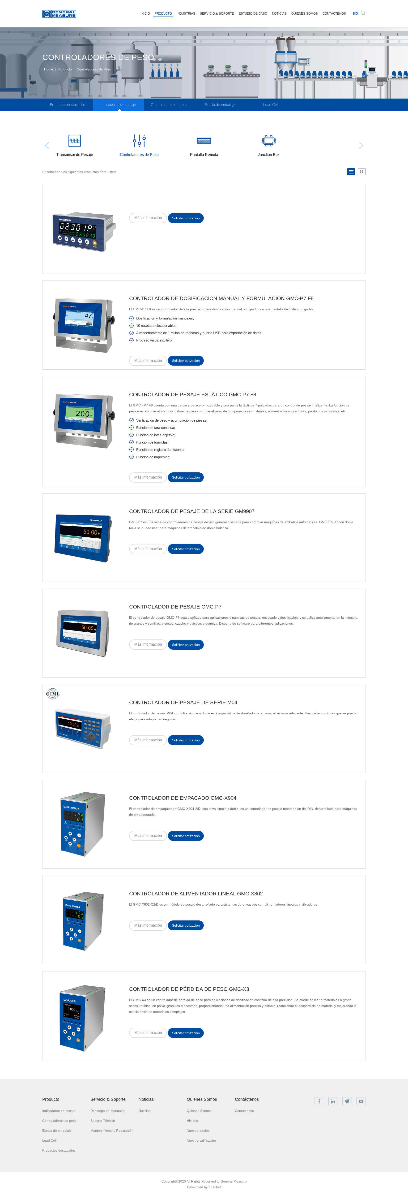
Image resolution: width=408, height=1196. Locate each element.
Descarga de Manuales (107, 1111)
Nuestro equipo (198, 1130)
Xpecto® (214, 1187)
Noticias (279, 13)
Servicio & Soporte (217, 13)
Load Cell (270, 105)
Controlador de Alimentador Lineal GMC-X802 (196, 894)
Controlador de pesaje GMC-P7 (175, 607)
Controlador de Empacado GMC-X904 (182, 798)
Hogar (48, 69)
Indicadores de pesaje (118, 105)
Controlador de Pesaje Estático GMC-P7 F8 (192, 394)
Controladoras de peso (169, 105)
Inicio (145, 13)
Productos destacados (67, 105)
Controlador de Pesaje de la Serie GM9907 (192, 511)
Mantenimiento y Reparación (111, 1130)
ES (356, 13)
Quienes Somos (304, 13)
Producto (163, 13)
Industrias (186, 13)
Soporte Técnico (102, 1121)
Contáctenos (334, 13)
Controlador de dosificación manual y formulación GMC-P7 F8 (221, 298)
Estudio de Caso (253, 13)
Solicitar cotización (186, 218)
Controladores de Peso (94, 69)
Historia (192, 1121)
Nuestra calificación (201, 1140)
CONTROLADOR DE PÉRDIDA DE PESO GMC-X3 (189, 989)
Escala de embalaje (220, 105)
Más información (148, 218)
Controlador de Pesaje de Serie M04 (183, 702)
